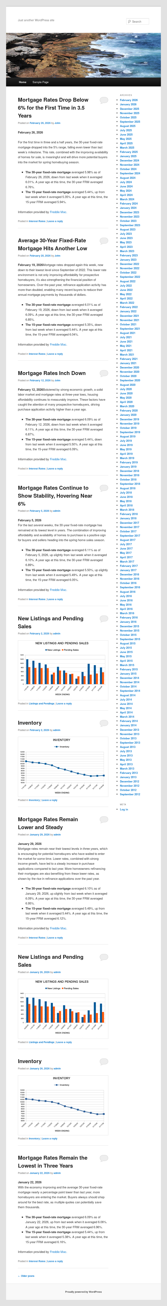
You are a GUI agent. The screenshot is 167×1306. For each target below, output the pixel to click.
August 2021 (127, 333)
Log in (124, 809)
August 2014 (127, 695)
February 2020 (129, 410)
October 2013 (128, 738)
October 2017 (128, 531)
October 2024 (128, 169)
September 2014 (130, 691)
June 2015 (126, 652)
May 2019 (126, 449)
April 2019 (126, 454)
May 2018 (126, 501)
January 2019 (128, 466)
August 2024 (127, 178)
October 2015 (128, 635)
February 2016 (129, 617)
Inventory (30, 722)
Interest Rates (37, 221)
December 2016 (129, 574)
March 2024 (127, 199)
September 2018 (130, 484)
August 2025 (127, 126)
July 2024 (126, 182)
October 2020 (128, 376)
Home (22, 82)
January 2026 (128, 104)
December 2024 (129, 160)
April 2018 (126, 505)
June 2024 (126, 186)
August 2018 (127, 488)
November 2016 (129, 579)
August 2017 (127, 540)
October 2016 (128, 583)
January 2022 (128, 311)
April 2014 (126, 712)
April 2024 (126, 195)
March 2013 (127, 768)
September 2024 (130, 173)
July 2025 (126, 130)
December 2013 (129, 730)
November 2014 (129, 682)
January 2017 (128, 570)
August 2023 (127, 229)
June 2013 (126, 755)
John (57, 123)
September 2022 (130, 277)
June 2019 (126, 445)
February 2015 (129, 669)
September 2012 (130, 794)
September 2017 (130, 535)
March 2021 (127, 354)
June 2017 (126, 548)
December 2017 (129, 523)
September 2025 (130, 121)
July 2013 (126, 751)
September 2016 (130, 587)
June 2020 (126, 393)
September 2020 (130, 380)
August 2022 (127, 281)
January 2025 (128, 156)
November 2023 (129, 216)
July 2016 (126, 596)
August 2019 (127, 436)
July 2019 (126, 441)
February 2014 (129, 721)
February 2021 (129, 359)
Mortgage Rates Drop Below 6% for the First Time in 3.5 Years (53, 107)
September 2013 (130, 742)
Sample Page (40, 82)
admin (56, 511)
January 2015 (128, 673)
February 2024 (129, 203)
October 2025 (128, 117)
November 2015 (129, 630)
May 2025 (126, 139)
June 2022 (126, 290)
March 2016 (127, 613)
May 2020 (126, 397)
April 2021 (126, 350)
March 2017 (127, 561)
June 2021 (126, 341)
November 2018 (129, 475)
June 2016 (126, 600)
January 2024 (128, 208)
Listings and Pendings (41, 703)
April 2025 (126, 143)
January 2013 (128, 777)
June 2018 (126, 497)
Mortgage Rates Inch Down (52, 373)
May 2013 (126, 760)
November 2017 (129, 527)
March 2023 (127, 251)
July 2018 (126, 492)
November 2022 (129, 268)
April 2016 (126, 609)
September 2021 (130, 328)
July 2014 (126, 699)
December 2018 (129, 471)
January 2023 (128, 259)
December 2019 (129, 419)
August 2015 (127, 643)
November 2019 (129, 423)
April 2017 (126, 557)
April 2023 (126, 247)
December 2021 (129, 316)
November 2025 (129, 113)
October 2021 (128, 324)
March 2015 (127, 665)
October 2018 (128, 479)
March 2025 (127, 147)
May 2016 (126, 604)
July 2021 (126, 337)
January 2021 (128, 363)
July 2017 (126, 544)
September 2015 (130, 639)
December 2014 (129, 678)
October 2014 (128, 686)
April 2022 (126, 298)
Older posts (26, 1276)
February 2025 (129, 152)
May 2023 (126, 242)
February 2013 (129, 773)
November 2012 (129, 786)
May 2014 (126, 708)
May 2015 (126, 656)
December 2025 (129, 109)
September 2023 (130, 225)
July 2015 (126, 648)
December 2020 (129, 367)
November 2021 (129, 320)
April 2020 (126, 402)
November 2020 (129, 372)
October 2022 (128, 272)
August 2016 (127, 592)
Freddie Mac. (58, 212)
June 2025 (126, 134)
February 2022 (129, 307)
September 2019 (130, 432)
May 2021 (126, 346)
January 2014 (128, 725)
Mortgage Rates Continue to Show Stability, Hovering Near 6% (55, 495)
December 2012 (129, 781)
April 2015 (126, 661)
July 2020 (126, 389)
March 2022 (127, 303)
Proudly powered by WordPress (83, 1292)
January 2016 (128, 622)
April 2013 (126, 764)
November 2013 (129, 734)
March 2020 (127, 406)
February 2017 (129, 566)
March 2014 (127, 717)
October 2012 (128, 790)
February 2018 (129, 514)
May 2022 (126, 294)
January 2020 (128, 415)
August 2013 (127, 747)
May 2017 (126, 553)
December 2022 (129, 264)
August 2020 (127, 385)
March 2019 (127, 458)
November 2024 (129, 165)
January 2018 (128, 518)
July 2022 (126, 285)
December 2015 (129, 626)
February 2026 (129, 100)
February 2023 (129, 255)
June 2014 (126, 704)
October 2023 (128, 221)
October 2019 (128, 428)
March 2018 (127, 510)
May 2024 (126, 190)
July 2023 (126, 234)
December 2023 (129, 212)
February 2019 (129, 462)
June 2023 (126, 238)
